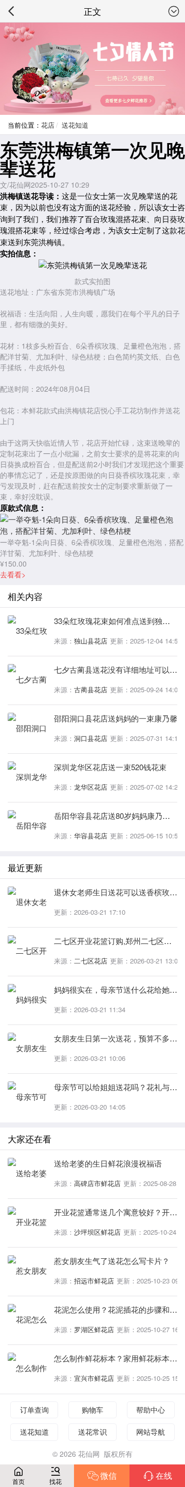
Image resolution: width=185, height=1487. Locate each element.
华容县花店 (90, 835)
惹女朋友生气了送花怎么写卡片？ (112, 1260)
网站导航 (150, 1431)
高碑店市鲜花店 (97, 1183)
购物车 (92, 1409)
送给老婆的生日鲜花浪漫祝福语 (108, 1163)
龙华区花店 (90, 787)
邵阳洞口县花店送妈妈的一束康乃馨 (115, 718)
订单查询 (34, 1409)
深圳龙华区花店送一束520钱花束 (110, 766)
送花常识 (92, 1431)
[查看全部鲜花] (92, 69)
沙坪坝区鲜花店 (97, 1232)
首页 (18, 1481)
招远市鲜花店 (94, 1280)
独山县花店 (90, 641)
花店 (47, 125)
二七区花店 (90, 961)
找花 (55, 1481)
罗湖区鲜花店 (94, 1329)
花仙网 (89, 1454)
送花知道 (75, 125)
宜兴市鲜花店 (94, 1378)
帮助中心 (150, 1409)
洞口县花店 (90, 738)
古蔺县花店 (90, 689)
